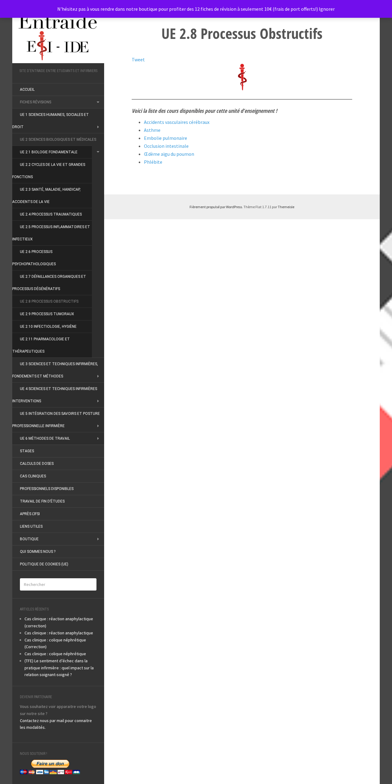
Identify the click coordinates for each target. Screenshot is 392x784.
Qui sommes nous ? (37, 551)
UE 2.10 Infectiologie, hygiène (48, 326)
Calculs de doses (37, 463)
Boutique (29, 539)
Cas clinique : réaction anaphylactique (58, 633)
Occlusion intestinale (166, 146)
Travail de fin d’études (42, 501)
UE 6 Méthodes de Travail (45, 438)
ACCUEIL (27, 89)
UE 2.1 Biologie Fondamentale (48, 152)
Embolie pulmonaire (165, 138)
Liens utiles (31, 526)
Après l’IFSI (30, 514)
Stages (27, 451)
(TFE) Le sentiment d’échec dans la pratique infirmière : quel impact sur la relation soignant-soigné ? (59, 668)
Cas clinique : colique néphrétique (55, 653)
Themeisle (286, 207)
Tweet (138, 59)
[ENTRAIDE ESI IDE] (58, 36)
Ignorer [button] (327, 9)
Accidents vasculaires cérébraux (176, 122)
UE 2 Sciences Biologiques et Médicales (58, 139)
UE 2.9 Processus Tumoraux (47, 314)
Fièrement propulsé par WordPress (216, 207)
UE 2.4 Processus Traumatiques (51, 214)
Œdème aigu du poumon (169, 154)
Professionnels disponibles (47, 489)
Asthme (152, 130)
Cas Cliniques (33, 476)
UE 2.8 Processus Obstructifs (49, 301)
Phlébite (153, 162)
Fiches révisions (35, 102)
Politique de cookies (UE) (44, 564)
